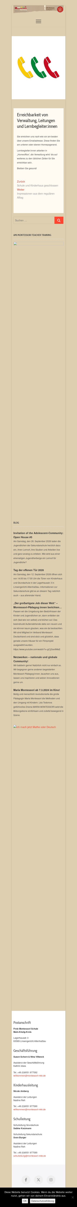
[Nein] (72, 1197)
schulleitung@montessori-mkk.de (29, 1155)
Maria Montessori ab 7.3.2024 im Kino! (36, 690)
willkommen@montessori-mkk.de (29, 1075)
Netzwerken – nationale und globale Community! (35, 659)
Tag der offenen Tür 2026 (28, 570)
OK (25, 1201)
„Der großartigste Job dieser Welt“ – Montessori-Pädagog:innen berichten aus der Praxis (36, 605)
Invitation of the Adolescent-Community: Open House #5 (38, 535)
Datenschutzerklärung (42, 1201)
